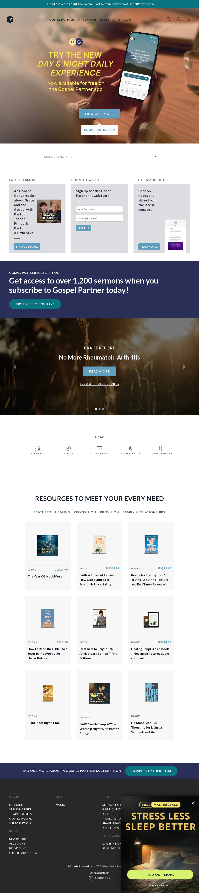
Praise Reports (114, 818)
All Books (17, 843)
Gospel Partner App (64, 19)
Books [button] (105, 19)
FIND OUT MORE (160, 874)
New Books (18, 838)
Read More (99, 371)
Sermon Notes (113, 804)
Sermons (16, 797)
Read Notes (149, 246)
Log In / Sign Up (114, 843)
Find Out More (99, 113)
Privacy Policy (109, 866)
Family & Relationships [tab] (144, 512)
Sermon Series (20, 809)
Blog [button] (127, 19)
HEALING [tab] (62, 512)
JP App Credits (20, 814)
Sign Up (83, 228)
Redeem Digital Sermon (120, 848)
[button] (178, 19)
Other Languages (23, 852)
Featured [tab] (42, 512)
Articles (109, 814)
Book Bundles (20, 848)
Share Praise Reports (119, 823)
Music (60, 804)
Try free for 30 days (35, 304)
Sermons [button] (90, 19)
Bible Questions (115, 809)
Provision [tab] (109, 512)
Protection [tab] (85, 512)
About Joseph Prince (119, 828)
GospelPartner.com (151, 771)
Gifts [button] (117, 19)
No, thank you (160, 885)
